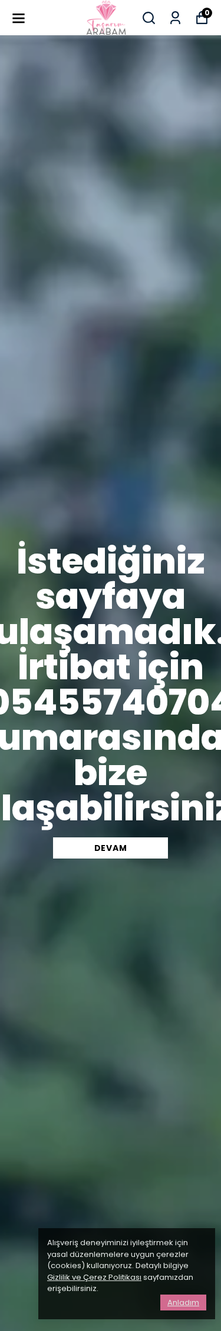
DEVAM (110, 848)
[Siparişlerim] (175, 18)
